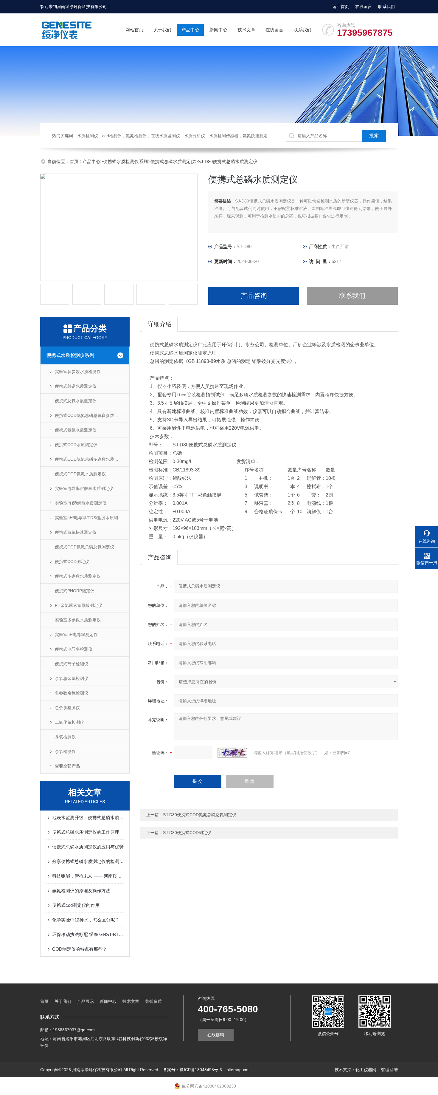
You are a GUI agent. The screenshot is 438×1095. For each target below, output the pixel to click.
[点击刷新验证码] (232, 753)
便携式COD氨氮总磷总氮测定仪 (84, 547)
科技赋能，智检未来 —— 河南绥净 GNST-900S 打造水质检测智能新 (88, 876)
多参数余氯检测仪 (71, 693)
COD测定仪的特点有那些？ (79, 949)
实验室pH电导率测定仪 (76, 634)
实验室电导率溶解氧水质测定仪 (84, 488)
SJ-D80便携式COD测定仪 (187, 832)
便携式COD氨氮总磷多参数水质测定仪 (91, 459)
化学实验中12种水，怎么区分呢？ (85, 919)
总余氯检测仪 (67, 707)
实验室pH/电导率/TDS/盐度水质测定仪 (90, 517)
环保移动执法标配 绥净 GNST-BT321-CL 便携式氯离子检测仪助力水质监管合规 (88, 934)
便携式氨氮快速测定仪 (76, 532)
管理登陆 (389, 1069)
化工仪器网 (365, 1069)
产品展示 (85, 1001)
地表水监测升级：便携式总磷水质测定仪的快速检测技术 (88, 817)
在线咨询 (215, 1034)
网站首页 (134, 29)
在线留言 (363, 6)
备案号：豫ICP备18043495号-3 (192, 1069)
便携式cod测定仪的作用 (76, 905)
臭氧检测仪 (65, 736)
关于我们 (162, 29)
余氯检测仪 (65, 751)
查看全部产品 (67, 766)
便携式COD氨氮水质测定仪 (80, 473)
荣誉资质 (153, 1001)
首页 (75, 161)
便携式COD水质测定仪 (76, 444)
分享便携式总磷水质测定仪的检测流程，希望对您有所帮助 (88, 861)
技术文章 (246, 29)
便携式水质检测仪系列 (125, 161)
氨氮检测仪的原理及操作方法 (81, 890)
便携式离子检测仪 (71, 663)
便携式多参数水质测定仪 (78, 576)
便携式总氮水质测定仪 (76, 400)
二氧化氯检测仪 (69, 722)
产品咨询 (254, 295)
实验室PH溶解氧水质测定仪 (80, 503)
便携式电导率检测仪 (73, 649)
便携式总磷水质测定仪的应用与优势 (88, 846)
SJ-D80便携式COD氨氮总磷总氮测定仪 (199, 814)
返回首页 (340, 6)
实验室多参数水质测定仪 (78, 620)
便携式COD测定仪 (72, 561)
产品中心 (190, 29)
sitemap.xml (238, 1069)
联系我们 (386, 6)
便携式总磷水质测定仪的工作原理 (85, 832)
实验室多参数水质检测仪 (78, 371)
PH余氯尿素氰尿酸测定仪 (78, 605)
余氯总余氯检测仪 (71, 678)
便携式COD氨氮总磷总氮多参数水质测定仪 (92, 415)
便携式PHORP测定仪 (74, 590)
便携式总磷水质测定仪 (172, 161)
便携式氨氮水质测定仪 (76, 430)
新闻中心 (218, 29)
